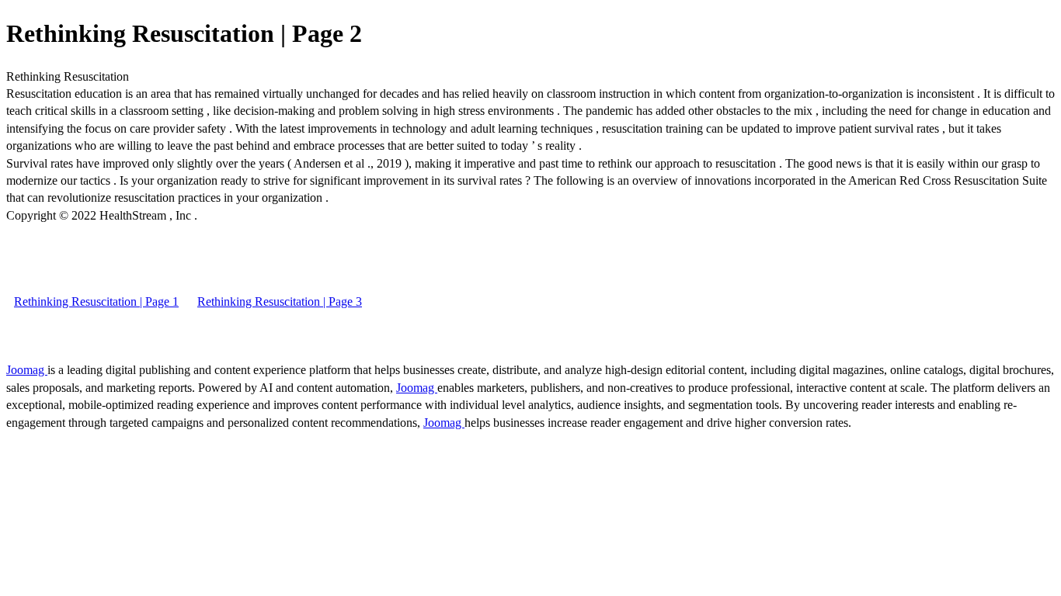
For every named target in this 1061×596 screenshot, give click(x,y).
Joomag (26, 369)
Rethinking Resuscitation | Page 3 (279, 301)
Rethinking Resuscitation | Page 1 (96, 301)
